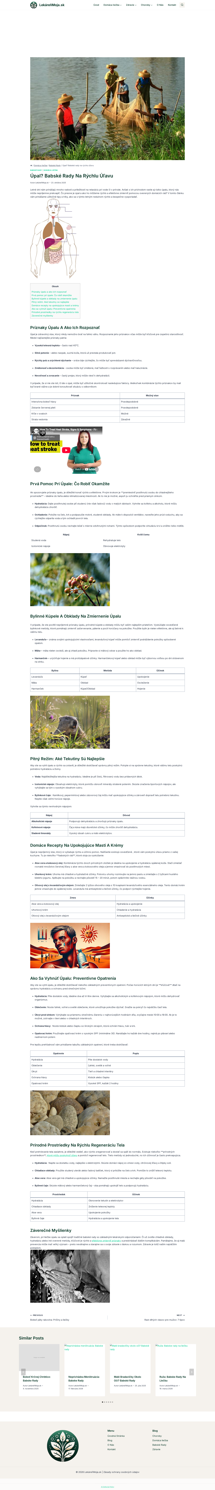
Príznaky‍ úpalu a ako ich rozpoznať (49, 291)
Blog (110, 1440)
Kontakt (172, 5)
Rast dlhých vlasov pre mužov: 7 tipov (164, 1317)
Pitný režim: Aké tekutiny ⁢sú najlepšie (50, 302)
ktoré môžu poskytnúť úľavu (62, 1155)
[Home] (31, 165)
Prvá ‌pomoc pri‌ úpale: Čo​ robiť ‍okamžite (52, 295)
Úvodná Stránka (116, 1436)
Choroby (157, 1436)
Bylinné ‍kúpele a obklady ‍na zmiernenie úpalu (54, 298)
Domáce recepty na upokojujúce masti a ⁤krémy (55, 305)
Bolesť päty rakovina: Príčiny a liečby (49, 1317)
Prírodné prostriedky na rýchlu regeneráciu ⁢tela (55, 312)
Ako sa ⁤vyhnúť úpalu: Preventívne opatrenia (54, 308)
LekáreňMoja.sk (42, 183)
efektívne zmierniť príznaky (106, 1240)
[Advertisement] (107, 28)
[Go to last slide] (23, 1372)
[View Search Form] (182, 5)
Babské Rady (36, 170)
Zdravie (156, 1449)
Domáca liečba (51, 170)
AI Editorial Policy (107, 1487)
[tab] (102, 1402)
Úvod (96, 5)
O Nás (160, 5)
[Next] (191, 1372)
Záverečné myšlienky (42, 315)
